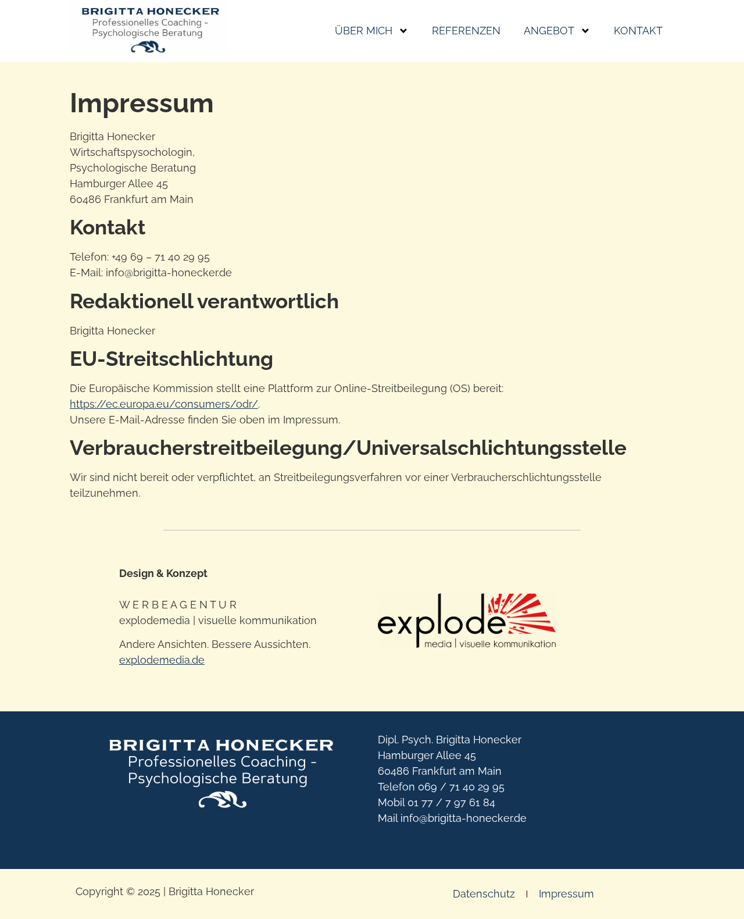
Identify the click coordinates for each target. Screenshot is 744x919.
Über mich (363, 30)
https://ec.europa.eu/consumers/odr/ (164, 404)
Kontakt (638, 30)
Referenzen (466, 30)
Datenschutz (484, 894)
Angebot (549, 30)
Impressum (566, 894)
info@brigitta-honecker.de (463, 818)
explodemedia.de (162, 660)
